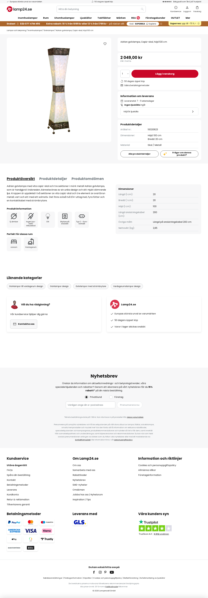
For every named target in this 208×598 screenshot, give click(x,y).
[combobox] (101, 9)
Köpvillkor (87, 578)
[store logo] (19, 9)
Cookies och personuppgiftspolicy (157, 465)
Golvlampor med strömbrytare (91, 286)
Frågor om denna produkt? (181, 153)
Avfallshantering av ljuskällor (152, 578)
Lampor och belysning (16, 30)
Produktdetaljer (53, 178)
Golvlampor (49, 30)
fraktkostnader (111, 586)
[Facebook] (95, 572)
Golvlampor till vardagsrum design (26, 286)
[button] (105, 44)
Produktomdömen (88, 178)
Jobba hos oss (81, 494)
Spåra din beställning (18, 475)
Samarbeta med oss (84, 470)
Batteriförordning (131, 578)
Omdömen (79, 489)
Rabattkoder (80, 475)
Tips (88, 499)
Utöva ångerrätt (17, 465)
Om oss (77, 465)
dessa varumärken (135, 417)
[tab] (21, 178)
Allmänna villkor (147, 470)
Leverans (12, 489)
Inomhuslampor (35, 30)
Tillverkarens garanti (18, 504)
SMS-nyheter (80, 484)
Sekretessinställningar (52, 578)
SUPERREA (143, 23)
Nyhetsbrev (79, 480)
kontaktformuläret (83, 440)
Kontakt (11, 480)
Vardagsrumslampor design (127, 286)
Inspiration (78, 499)
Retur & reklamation (18, 499)
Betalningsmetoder (17, 484)
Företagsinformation (149, 475)
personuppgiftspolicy (123, 440)
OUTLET (175, 18)
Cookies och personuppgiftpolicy (107, 578)
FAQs (10, 470)
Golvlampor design (59, 286)
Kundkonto (13, 494)
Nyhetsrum (96, 494)
